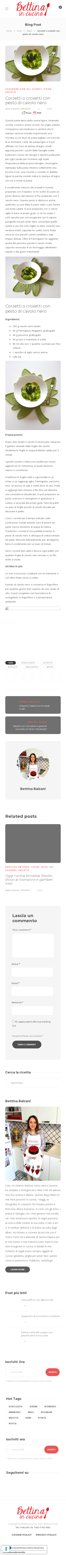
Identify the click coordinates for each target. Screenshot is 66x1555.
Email (15, 983)
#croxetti (13, 667)
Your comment (21, 930)
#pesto (50, 667)
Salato (29, 30)
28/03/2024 (26, 109)
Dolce (32, 722)
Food (19, 30)
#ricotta (13, 1418)
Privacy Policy (46, 1534)
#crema (33, 1406)
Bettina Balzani (12, 109)
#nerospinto (32, 667)
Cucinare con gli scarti (23, 89)
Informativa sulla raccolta (14, 1552)
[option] (33, 857)
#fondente (50, 1406)
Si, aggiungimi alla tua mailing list (31, 1023)
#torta (42, 1418)
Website (17, 1002)
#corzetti (48, 663)
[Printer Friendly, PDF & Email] (33, 114)
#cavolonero (28, 663)
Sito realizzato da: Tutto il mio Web (33, 1527)
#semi (28, 1418)
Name (16, 964)
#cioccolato (16, 1406)
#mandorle (15, 1412)
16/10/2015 (25, 890)
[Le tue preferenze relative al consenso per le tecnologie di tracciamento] (6, 1548)
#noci (31, 1412)
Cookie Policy (22, 1534)
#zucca (12, 1423)
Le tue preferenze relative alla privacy (27, 1548)
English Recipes (17, 867)
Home (9, 30)
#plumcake (46, 1412)
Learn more (18, 1269)
